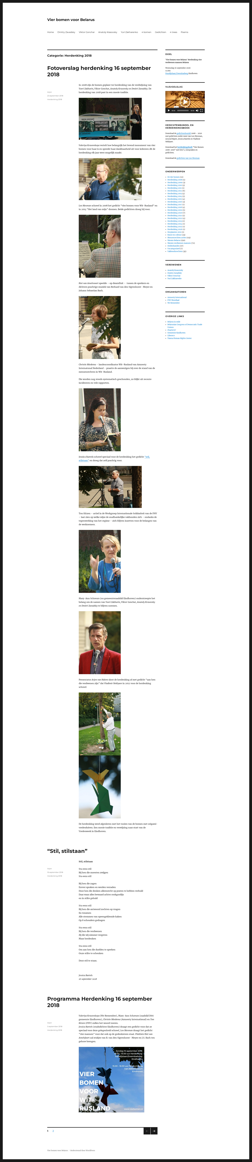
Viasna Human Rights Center (179, 338)
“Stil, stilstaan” (67, 851)
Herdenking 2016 (174, 202)
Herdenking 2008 (174, 180)
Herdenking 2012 (174, 191)
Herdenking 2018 (54, 99)
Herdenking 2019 (174, 210)
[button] (185, 102)
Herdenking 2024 (174, 224)
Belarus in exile (173, 322)
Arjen (49, 92)
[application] (185, 102)
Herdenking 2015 (174, 199)
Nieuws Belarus (173, 240)
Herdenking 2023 (174, 221)
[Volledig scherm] (201, 110)
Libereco (171, 335)
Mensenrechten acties (176, 238)
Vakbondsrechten (174, 251)
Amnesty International (177, 297)
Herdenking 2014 (174, 196)
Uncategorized (173, 249)
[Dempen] (197, 110)
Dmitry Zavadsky (66, 32)
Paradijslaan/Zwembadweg (176, 73)
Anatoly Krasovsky (107, 32)
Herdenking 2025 (174, 227)
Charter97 (171, 330)
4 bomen (146, 32)
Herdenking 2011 (174, 188)
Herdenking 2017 (174, 204)
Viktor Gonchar (87, 32)
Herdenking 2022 (174, 218)
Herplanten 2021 (174, 232)
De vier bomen (173, 177)
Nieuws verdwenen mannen (179, 243)
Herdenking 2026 (174, 229)
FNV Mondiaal (173, 300)
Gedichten (160, 32)
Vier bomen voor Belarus (71, 19)
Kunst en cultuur (174, 235)
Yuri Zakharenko (129, 32)
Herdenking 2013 (174, 193)
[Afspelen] (168, 110)
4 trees (173, 32)
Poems (184, 32)
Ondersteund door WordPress (82, 1150)
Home (50, 32)
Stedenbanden (173, 246)
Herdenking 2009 (174, 182)
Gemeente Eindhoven (176, 333)
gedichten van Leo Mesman (188, 158)
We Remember (173, 303)
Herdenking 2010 (174, 185)
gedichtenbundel (184, 133)
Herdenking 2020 (174, 213)
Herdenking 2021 (174, 215)
